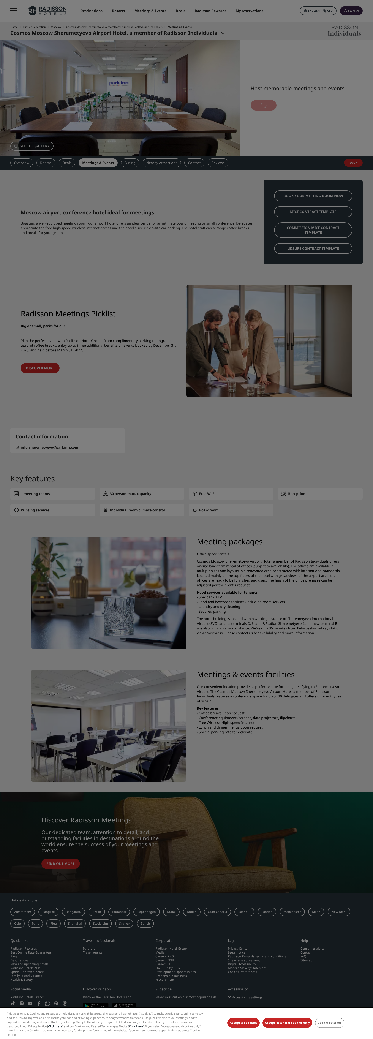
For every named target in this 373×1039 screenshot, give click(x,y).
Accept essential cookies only (287, 1023)
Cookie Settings (330, 1023)
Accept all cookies (243, 1023)
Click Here (55, 1026)
